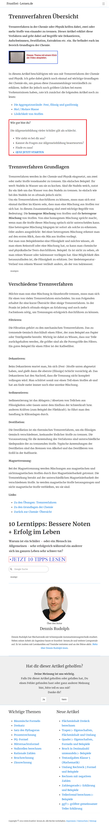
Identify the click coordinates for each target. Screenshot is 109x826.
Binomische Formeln (27, 721)
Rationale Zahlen (24, 753)
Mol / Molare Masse (26, 109)
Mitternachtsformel (26, 744)
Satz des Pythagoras (26, 730)
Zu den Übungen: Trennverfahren (35, 502)
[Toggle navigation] (103, 3)
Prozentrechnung (25, 734)
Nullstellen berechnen (27, 748)
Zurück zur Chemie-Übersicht (33, 511)
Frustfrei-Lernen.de (20, 3)
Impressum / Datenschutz (77, 821)
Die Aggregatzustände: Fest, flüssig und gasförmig (46, 104)
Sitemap (92, 821)
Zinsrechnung (23, 762)
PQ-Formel (21, 739)
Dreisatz (19, 725)
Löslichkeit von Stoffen (28, 114)
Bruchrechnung (24, 757)
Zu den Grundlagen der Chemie (33, 507)
